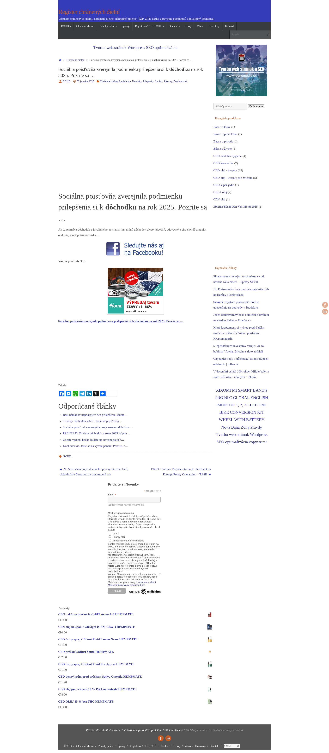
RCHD (67, 81)
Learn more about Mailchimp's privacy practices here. (132, 583)
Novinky (137, 81)
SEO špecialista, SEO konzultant (162, 730)
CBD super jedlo (223, 185)
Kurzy (177, 746)
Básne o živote (222, 148)
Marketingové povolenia (121, 513)
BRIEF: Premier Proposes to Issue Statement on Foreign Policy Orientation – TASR (181, 471)
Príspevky (148, 81)
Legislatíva (125, 81)
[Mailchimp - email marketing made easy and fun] (145, 594)
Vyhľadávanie (256, 106)
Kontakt (214, 746)
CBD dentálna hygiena (227, 156)
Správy (158, 81)
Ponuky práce (105, 746)
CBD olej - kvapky (225, 170)
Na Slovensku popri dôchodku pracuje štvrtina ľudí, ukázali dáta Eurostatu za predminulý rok (94, 471)
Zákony (168, 81)
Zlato (188, 746)
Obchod (165, 746)
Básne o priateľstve (225, 134)
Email (112, 494)
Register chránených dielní (89, 12)
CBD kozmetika (223, 163)
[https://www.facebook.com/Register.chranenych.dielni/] (325, 305)
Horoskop (200, 746)
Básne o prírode (223, 141)
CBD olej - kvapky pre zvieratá (232, 177)
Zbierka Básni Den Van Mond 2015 (235, 206)
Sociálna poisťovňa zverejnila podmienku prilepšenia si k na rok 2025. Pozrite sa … (120, 321)
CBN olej (219, 199)
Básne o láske (221, 127)
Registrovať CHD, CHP (143, 746)
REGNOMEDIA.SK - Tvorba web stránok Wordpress (115, 730)
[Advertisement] (135, 112)
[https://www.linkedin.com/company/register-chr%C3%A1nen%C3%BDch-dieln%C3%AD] (325, 312)
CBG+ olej (220, 192)
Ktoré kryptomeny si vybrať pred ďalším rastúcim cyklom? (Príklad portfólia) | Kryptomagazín (238, 333)
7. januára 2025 (85, 81)
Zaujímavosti (180, 81)
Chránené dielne (75, 60)
